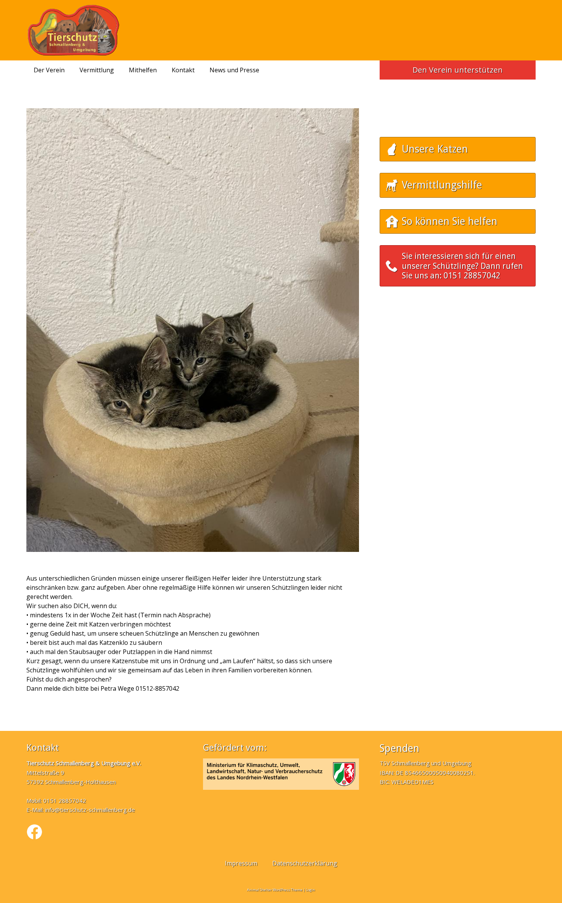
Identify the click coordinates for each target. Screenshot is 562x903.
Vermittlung (97, 70)
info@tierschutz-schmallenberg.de (90, 810)
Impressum (241, 863)
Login (310, 889)
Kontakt (183, 70)
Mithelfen (143, 70)
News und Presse (234, 70)
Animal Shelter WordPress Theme (274, 889)
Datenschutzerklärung (304, 863)
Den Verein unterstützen (458, 70)
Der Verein (49, 70)
